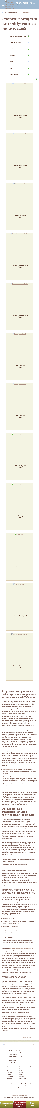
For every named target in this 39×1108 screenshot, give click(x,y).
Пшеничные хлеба (15, 43)
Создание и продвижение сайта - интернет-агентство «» (19, 1097)
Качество (10, 1068)
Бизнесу (10, 1072)
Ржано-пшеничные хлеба (25, 1066)
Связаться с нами (19, 1091)
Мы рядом (9, 1070)
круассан (23, 845)
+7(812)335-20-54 (12, 1061)
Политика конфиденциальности (19, 1095)
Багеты (12, 62)
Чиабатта (12, 49)
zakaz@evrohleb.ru (13, 1062)
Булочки (12, 55)
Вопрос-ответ (10, 1076)
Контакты (10, 1074)
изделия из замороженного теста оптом (22, 948)
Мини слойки (14, 74)
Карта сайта (9, 1078)
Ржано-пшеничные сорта (10, 770)
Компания (10, 1066)
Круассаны (13, 68)
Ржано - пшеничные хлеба (18, 36)
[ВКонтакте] (33, 1036)
